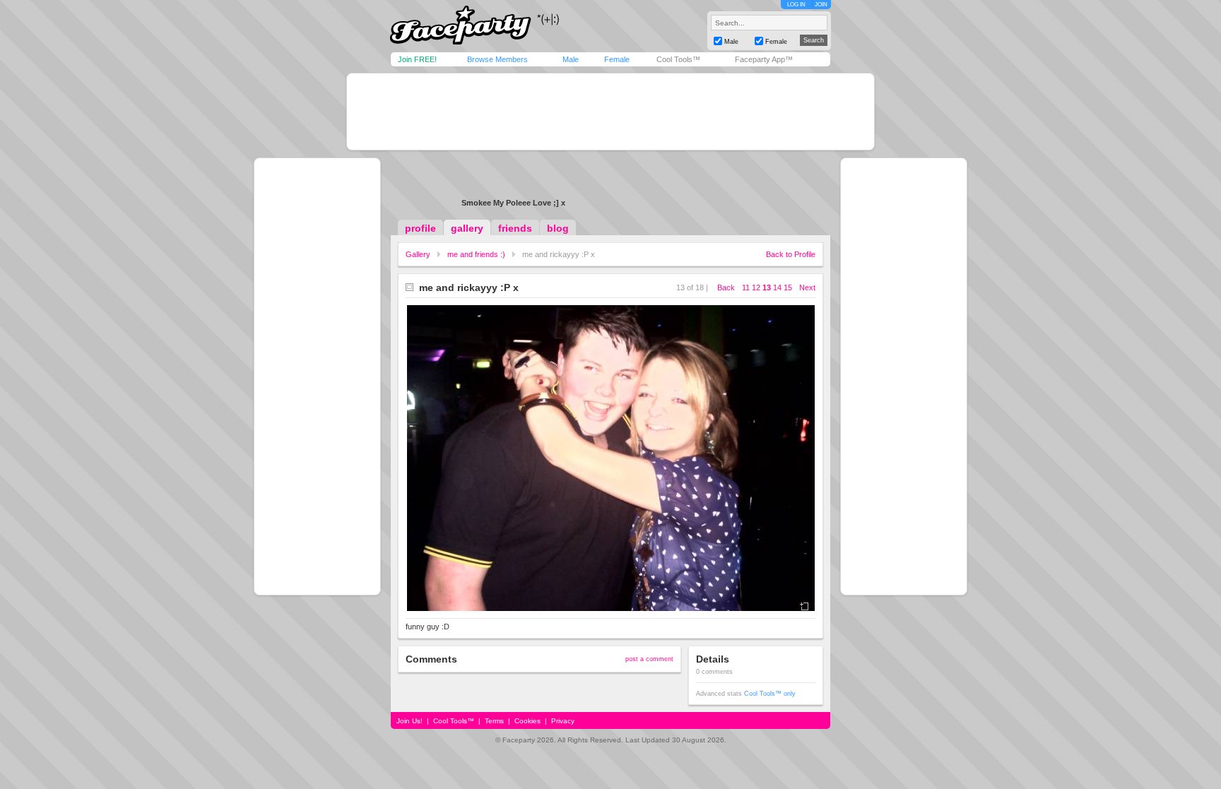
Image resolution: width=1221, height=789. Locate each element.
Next (807, 287)
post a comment (649, 659)
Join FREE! (417, 59)
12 (756, 287)
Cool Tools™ (678, 59)
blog (558, 228)
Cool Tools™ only (770, 693)
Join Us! (409, 721)
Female (617, 59)
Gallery (418, 254)
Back (726, 287)
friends (515, 228)
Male (570, 59)
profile (420, 228)
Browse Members (497, 59)
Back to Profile (790, 254)
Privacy (562, 721)
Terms (494, 721)
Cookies (527, 721)
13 (766, 287)
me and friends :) (476, 254)
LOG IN (796, 4)
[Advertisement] (610, 111)
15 (788, 287)
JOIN (821, 4)
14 (777, 287)
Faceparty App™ (764, 59)
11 (746, 287)
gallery (467, 228)
